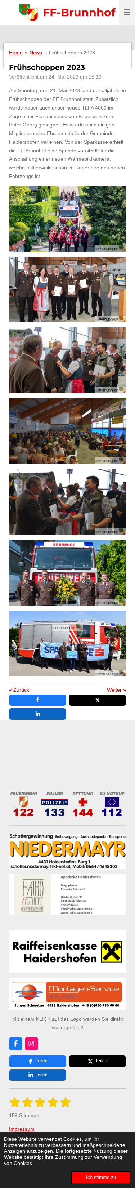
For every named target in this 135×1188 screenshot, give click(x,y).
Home (16, 52)
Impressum (22, 1129)
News (36, 52)
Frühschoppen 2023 (72, 52)
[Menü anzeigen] (127, 12)
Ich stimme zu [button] (101, 1177)
